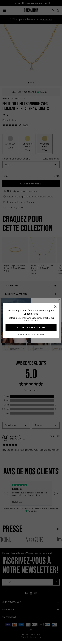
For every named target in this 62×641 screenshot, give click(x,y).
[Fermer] (55, 306)
